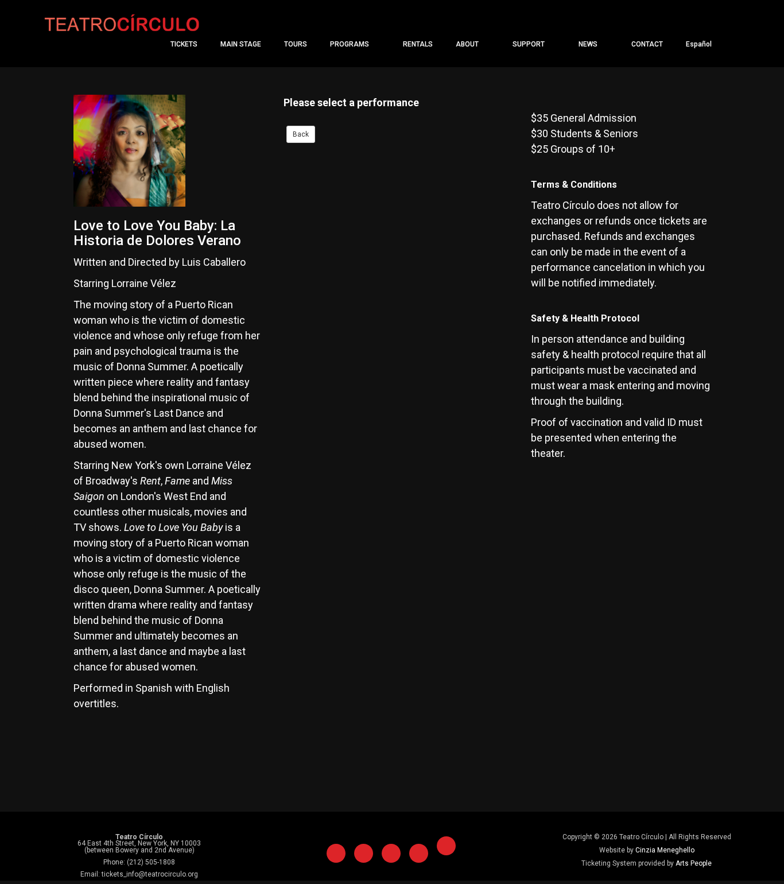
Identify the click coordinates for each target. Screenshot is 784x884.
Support (529, 44)
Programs (350, 44)
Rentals (418, 44)
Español (699, 44)
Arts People (694, 863)
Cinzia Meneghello (664, 850)
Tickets (183, 44)
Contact (647, 44)
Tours (295, 44)
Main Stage (240, 44)
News (589, 44)
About (468, 44)
